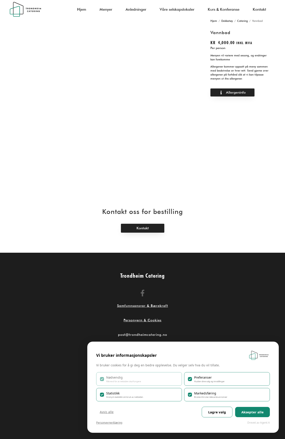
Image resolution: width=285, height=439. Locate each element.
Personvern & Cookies (142, 320)
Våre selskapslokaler (177, 9)
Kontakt (259, 9)
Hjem (81, 9)
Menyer (106, 9)
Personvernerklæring (109, 423)
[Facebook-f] (142, 293)
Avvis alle (107, 412)
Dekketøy (227, 21)
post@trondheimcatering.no (142, 335)
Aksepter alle (252, 412)
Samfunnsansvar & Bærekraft (142, 306)
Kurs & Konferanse (223, 9)
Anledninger (136, 9)
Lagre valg (217, 412)
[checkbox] (139, 379)
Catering (242, 21)
